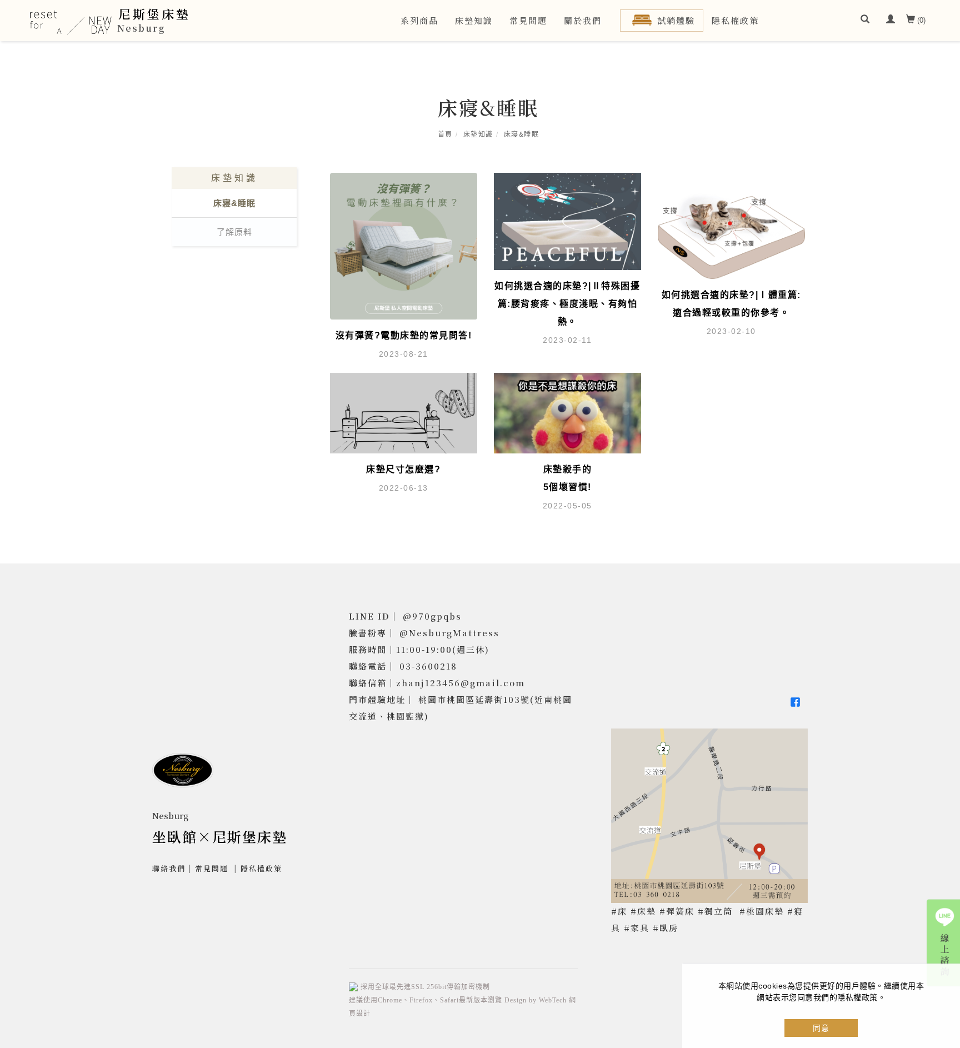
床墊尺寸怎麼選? (403, 469)
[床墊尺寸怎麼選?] (403, 412)
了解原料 (234, 232)
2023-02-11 (567, 340)
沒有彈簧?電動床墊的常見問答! (404, 335)
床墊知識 (474, 20)
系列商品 (419, 20)
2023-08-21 (403, 354)
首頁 (445, 134)
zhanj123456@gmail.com (460, 682)
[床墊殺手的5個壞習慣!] (567, 412)
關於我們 (583, 20)
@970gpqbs (432, 616)
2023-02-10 (731, 331)
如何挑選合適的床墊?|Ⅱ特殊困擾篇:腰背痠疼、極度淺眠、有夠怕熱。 (567, 303)
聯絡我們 (169, 868)
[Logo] (70, 26)
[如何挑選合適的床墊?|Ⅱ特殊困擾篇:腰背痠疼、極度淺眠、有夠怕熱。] (567, 220)
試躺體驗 (676, 20)
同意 (821, 1028)
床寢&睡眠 (521, 134)
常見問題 (528, 20)
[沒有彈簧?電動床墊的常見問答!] (403, 245)
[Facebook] (797, 702)
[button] (865, 20)
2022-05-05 (567, 505)
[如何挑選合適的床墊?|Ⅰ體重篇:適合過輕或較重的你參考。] (731, 224)
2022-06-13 (403, 487)
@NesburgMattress (449, 632)
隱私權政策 (735, 20)
